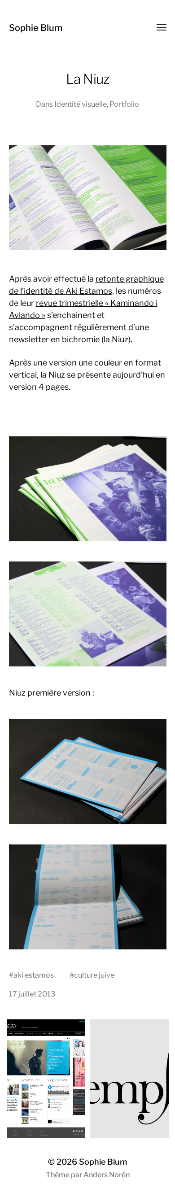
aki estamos (33, 974)
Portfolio (124, 104)
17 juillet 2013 (32, 993)
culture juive (94, 974)
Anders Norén (106, 1175)
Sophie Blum (35, 27)
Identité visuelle (80, 104)
